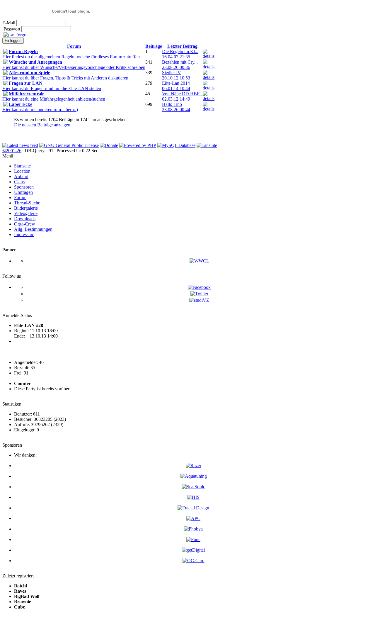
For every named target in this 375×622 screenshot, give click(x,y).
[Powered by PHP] (137, 145)
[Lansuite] (207, 145)
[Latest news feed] (20, 145)
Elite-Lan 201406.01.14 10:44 (176, 86)
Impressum (24, 234)
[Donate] (109, 145)
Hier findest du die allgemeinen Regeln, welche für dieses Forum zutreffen (71, 54)
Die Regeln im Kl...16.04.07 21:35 (180, 54)
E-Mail (8, 22)
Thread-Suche (27, 202)
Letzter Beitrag (182, 46)
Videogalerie (26, 213)
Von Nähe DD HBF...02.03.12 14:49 (182, 96)
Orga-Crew (24, 223)
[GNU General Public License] (69, 145)
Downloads (24, 218)
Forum (74, 46)
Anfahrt (21, 176)
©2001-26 (11, 150)
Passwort (12, 28)
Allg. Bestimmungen (33, 229)
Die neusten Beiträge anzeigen (42, 124)
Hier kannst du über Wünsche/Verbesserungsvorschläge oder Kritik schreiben (73, 65)
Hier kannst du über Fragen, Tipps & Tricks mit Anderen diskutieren (65, 75)
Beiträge (153, 46)
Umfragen (23, 192)
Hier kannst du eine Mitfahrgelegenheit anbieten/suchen (53, 96)
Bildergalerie (26, 208)
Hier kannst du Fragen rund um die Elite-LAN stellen (51, 86)
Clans (19, 181)
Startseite (22, 165)
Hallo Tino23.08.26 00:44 (176, 107)
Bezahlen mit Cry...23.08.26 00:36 (180, 65)
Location (22, 171)
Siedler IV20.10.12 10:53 (176, 75)
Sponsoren (24, 186)
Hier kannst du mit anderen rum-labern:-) (40, 107)
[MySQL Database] (176, 145)
